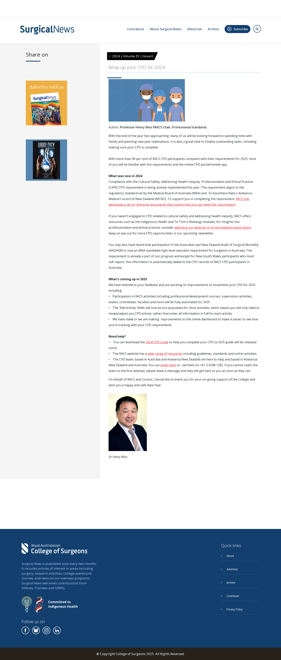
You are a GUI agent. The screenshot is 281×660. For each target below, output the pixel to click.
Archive (213, 29)
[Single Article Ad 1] (46, 104)
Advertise (194, 29)
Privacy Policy (235, 609)
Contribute (135, 29)
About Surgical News (165, 29)
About (230, 556)
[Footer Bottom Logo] (50, 607)
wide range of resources (165, 353)
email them (168, 365)
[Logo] (47, 29)
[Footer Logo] (54, 551)
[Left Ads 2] (46, 161)
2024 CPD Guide (157, 342)
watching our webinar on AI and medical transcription (213, 227)
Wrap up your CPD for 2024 (137, 67)
